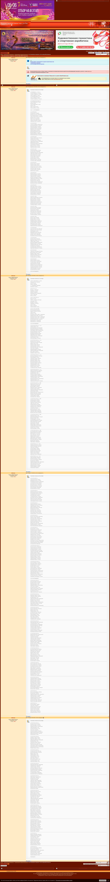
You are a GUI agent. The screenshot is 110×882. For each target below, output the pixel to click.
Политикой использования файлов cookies (64, 880)
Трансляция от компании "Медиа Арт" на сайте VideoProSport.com (52, 75)
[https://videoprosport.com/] (34, 80)
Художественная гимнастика (9, 54)
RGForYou (13, 57)
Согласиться (103, 880)
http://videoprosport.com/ (58, 79)
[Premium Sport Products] (27, 85)
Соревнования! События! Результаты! (21, 54)
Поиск (106, 51)
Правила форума (101, 51)
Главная (2, 28)
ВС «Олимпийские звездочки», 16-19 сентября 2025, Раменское (40, 54)
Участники (95, 51)
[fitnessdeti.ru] (82, 49)
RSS (108, 27)
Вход (13, 28)
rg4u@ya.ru (89, 71)
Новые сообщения (89, 51)
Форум (5, 28)
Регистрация (9, 28)
